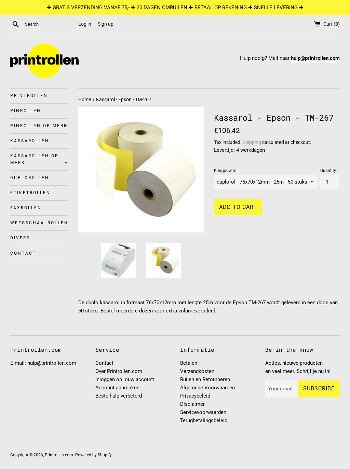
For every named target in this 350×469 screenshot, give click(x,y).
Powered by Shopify (93, 455)
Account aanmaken (117, 388)
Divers (20, 238)
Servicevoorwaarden (203, 412)
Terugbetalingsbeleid (203, 420)
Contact (23, 253)
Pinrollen (25, 110)
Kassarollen (29, 140)
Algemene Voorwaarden (207, 388)
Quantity (328, 170)
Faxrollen (26, 207)
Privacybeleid (195, 396)
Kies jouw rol (226, 170)
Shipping (252, 142)
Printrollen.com (59, 455)
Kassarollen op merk (39, 159)
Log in (84, 24)
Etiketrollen (30, 192)
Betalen (188, 363)
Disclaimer (192, 404)
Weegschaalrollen (39, 222)
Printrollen (29, 95)
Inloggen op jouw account (124, 379)
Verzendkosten (197, 371)
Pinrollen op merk (39, 125)
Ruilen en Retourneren (205, 379)
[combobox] (50, 24)
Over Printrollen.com (118, 371)
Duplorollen (29, 177)
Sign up (105, 24)
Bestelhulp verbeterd (118, 396)
